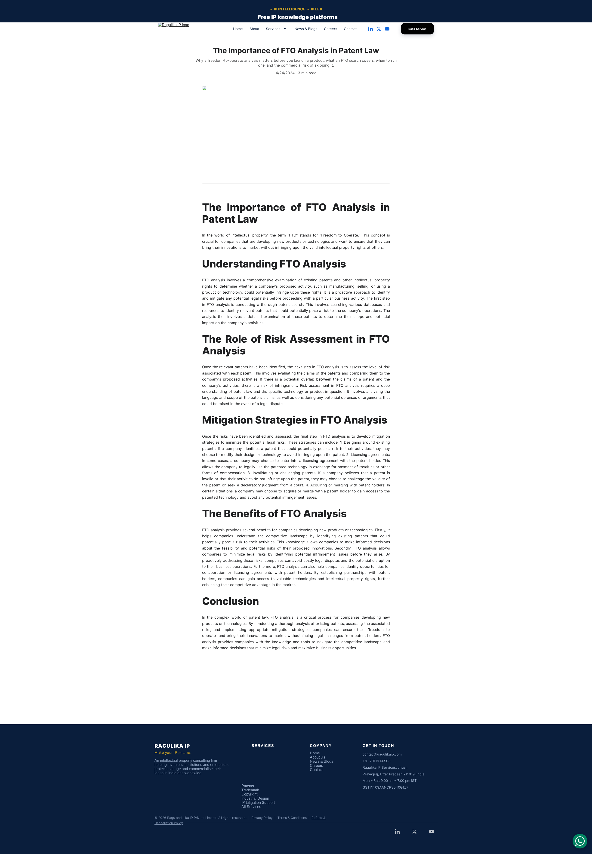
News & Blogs (306, 29)
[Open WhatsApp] (580, 841)
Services (273, 29)
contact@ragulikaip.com (382, 754)
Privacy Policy (262, 818)
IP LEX (316, 9)
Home (238, 29)
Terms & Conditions (292, 818)
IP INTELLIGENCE (289, 9)
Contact (350, 29)
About (254, 29)
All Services (251, 807)
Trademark (250, 790)
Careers (330, 29)
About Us (317, 757)
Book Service (417, 29)
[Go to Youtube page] (387, 29)
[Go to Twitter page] (380, 29)
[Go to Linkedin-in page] (372, 29)
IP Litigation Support (258, 803)
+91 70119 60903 (377, 761)
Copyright (249, 794)
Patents (247, 786)
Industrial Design (255, 798)
